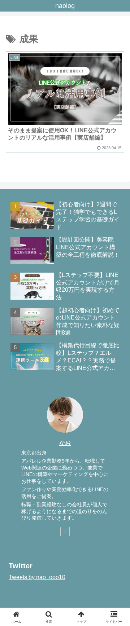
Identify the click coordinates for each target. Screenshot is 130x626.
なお (65, 443)
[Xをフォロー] (65, 531)
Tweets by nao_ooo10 (37, 577)
